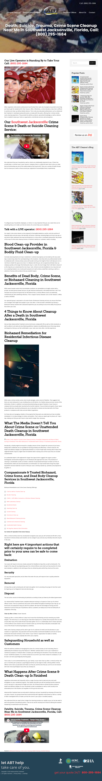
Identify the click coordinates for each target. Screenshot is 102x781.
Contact (92, 12)
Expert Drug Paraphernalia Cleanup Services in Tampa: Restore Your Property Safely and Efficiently (86, 118)
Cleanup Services (14, 12)
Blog (38, 12)
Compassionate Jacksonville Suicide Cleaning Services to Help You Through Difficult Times (85, 79)
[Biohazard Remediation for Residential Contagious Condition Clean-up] (21, 396)
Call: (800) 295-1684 (87, 3)
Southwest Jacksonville (29, 122)
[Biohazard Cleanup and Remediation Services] (29, 103)
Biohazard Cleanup (15, 751)
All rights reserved (7, 773)
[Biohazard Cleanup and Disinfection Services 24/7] (33, 441)
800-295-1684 (91, 772)
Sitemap (25, 773)
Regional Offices (69, 12)
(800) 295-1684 (18, 63)
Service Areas (28, 12)
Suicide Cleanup (45, 751)
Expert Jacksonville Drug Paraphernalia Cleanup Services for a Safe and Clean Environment (87, 89)
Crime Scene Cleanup (26, 751)
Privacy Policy (17, 773)
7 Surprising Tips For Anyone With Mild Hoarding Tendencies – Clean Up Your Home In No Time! (86, 98)
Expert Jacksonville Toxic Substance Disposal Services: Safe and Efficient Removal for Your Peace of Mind (87, 108)
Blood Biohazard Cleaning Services (16, 518)
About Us (82, 12)
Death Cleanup (36, 751)
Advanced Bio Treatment (52, 10)
